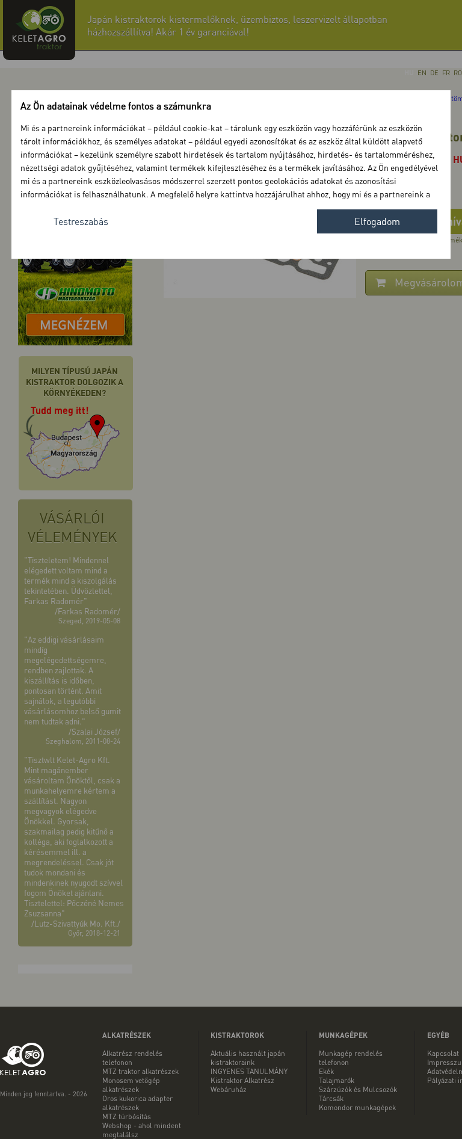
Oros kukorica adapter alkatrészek (137, 1103)
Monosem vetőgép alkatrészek (131, 1085)
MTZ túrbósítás (126, 1116)
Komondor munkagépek (357, 1107)
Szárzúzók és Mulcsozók (358, 1089)
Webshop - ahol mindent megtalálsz (141, 1130)
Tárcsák (331, 1098)
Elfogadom (377, 221)
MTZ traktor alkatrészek (140, 1071)
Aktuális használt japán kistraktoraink (248, 1058)
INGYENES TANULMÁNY (249, 1071)
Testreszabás (81, 221)
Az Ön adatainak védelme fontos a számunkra (115, 105)
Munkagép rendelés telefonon (351, 1058)
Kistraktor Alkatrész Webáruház (242, 1085)
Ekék (326, 1071)
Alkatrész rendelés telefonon (132, 1058)
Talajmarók (336, 1080)
